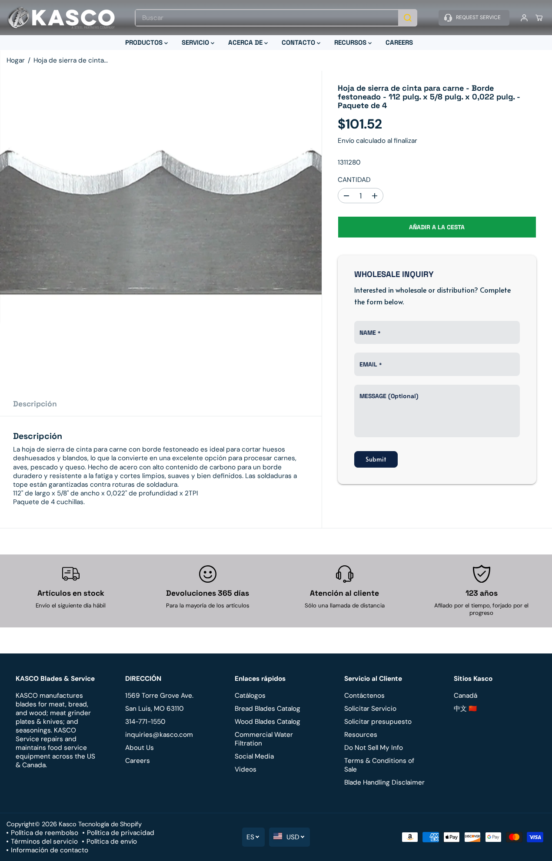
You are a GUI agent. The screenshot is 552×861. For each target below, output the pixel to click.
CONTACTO (299, 42)
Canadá (465, 695)
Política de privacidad (120, 832)
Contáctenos (364, 695)
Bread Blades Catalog (267, 708)
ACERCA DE (246, 42)
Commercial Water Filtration (264, 739)
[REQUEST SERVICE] (474, 18)
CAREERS (399, 42)
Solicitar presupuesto (378, 721)
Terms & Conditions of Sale (379, 765)
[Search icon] (407, 17)
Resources (360, 734)
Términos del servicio (44, 841)
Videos (245, 769)
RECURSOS (351, 42)
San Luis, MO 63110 (154, 708)
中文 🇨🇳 (465, 708)
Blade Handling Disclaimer (384, 782)
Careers (137, 760)
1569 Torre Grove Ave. (159, 695)
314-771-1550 (145, 721)
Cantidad (354, 179)
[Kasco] (61, 17)
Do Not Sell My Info (373, 747)
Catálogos (250, 695)
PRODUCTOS (144, 42)
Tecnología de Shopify (110, 824)
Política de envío (111, 841)
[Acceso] (524, 17)
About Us (139, 747)
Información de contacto (49, 850)
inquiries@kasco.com (159, 734)
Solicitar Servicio (370, 708)
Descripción (35, 404)
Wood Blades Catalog (267, 721)
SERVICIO (196, 42)
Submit (376, 459)
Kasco (67, 824)
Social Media (254, 756)
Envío (346, 140)
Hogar (16, 60)
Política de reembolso (44, 832)
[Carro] (538, 17)
